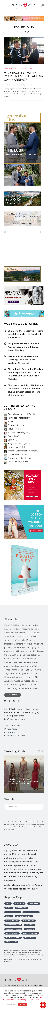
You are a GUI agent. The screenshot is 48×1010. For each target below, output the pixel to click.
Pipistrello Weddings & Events (21, 414)
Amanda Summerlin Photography (23, 451)
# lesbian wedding (12, 912)
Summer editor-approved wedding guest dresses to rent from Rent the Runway (25, 334)
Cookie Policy (10, 732)
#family (8, 907)
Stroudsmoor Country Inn (19, 458)
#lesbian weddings (31, 912)
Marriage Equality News (16, 69)
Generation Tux (15, 436)
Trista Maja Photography (19, 432)
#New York (29, 924)
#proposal (30, 929)
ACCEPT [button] (23, 1004)
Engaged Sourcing (16, 425)
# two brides (29, 937)
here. (38, 889)
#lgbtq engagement (23, 916)
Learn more (12, 694)
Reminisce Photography (19, 418)
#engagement (34, 903)
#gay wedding (21, 907)
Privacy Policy (10, 729)
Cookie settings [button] (10, 1004)
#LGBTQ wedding (12, 920)
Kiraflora (11, 421)
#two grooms (11, 942)
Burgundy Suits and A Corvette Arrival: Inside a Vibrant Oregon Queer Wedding (23, 347)
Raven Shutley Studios (18, 462)
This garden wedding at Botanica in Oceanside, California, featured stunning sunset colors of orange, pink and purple (26, 390)
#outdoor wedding (13, 929)
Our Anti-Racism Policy (14, 736)
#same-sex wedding (13, 937)
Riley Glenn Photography (19, 443)
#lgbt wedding (28, 920)
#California (19, 903)
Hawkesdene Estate (17, 447)
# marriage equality (13, 924)
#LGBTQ (9, 916)
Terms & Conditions (13, 726)
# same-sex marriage (30, 933)
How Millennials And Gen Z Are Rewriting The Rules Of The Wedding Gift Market (23, 359)
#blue (8, 903)
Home (19, 32)
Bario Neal (12, 440)
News (31, 69)
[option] (24, 774)
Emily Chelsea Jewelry (18, 454)
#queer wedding (12, 933)
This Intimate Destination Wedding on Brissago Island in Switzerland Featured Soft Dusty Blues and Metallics (25, 374)
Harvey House (14, 429)
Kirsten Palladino (9, 85)
